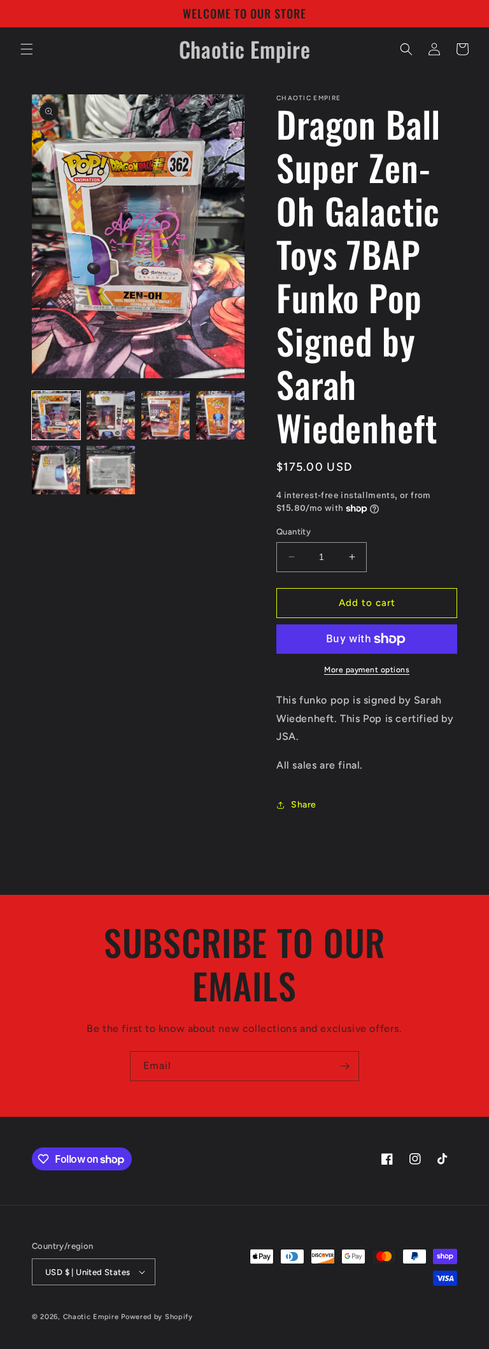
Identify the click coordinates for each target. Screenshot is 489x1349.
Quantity (293, 531)
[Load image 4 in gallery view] (220, 415)
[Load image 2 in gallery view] (111, 415)
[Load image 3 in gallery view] (165, 415)
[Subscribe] (344, 1066)
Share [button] (303, 804)
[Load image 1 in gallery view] (56, 415)
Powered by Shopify (157, 1317)
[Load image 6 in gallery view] (111, 470)
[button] (27, 49)
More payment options (366, 669)
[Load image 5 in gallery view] (56, 470)
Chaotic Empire (91, 1317)
